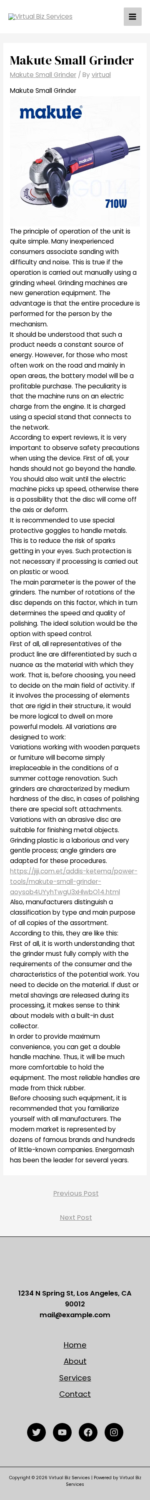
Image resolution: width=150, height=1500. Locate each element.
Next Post (76, 1217)
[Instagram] (114, 1432)
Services (75, 1378)
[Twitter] (36, 1432)
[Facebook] (88, 1432)
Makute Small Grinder (43, 74)
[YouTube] (62, 1432)
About (75, 1361)
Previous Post (76, 1193)
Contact (75, 1394)
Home (75, 1345)
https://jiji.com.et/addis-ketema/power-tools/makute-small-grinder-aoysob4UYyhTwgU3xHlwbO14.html (74, 881)
